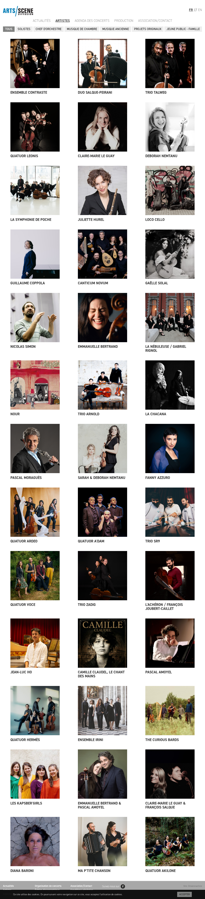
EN (200, 10)
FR (191, 10)
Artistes (62, 20)
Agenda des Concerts (92, 20)
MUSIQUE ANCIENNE (115, 29)
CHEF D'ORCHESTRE (48, 29)
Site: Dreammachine (192, 886)
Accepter (184, 894)
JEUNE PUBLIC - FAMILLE (183, 29)
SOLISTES (24, 29)
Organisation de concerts (48, 886)
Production (123, 20)
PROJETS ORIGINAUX (147, 29)
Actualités (42, 20)
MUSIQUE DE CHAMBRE (82, 29)
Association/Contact (155, 20)
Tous (8, 29)
